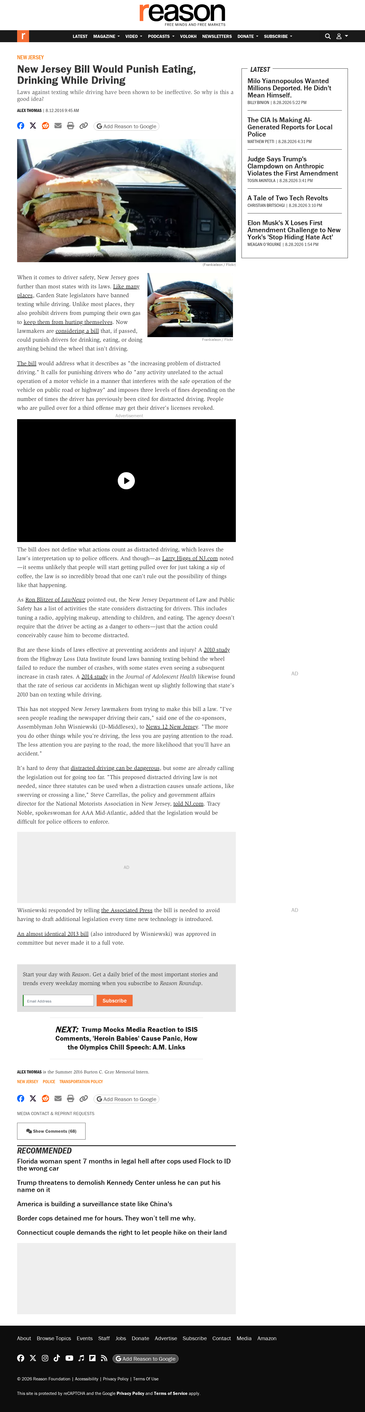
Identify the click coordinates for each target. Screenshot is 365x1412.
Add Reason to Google (129, 126)
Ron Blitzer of (55, 599)
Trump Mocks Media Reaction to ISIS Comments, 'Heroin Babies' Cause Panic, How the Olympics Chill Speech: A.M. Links (126, 1038)
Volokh (188, 36)
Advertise (166, 1338)
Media (244, 1338)
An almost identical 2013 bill (53, 933)
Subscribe (276, 36)
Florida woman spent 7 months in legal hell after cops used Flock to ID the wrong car (124, 1165)
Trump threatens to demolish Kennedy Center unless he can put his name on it (118, 1186)
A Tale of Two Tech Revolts (288, 197)
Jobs (120, 1338)
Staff (104, 1338)
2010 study (217, 649)
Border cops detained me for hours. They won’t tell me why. (106, 1218)
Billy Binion (258, 102)
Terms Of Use (146, 1379)
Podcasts (159, 36)
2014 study (95, 676)
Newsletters (217, 36)
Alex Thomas (29, 110)
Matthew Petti (261, 141)
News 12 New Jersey (172, 726)
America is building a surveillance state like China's (94, 1203)
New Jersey (30, 57)
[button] (342, 36)
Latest (80, 36)
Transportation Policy (81, 1081)
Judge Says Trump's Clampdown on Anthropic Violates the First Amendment (293, 166)
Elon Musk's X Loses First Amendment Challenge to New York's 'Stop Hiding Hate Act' (294, 229)
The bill (26, 363)
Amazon (267, 1338)
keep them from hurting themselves (68, 322)
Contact (221, 1338)
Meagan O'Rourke (264, 244)
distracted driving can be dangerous (115, 768)
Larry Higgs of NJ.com (190, 558)
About (24, 1338)
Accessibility (86, 1379)
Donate (246, 36)
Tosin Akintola (261, 180)
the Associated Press (127, 910)
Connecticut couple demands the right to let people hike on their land (122, 1232)
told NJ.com (188, 803)
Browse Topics (54, 1338)
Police (49, 1081)
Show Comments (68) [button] (54, 1131)
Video (132, 36)
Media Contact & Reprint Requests (55, 1113)
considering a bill (77, 330)
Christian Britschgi (266, 205)
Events (85, 1338)
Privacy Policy (116, 1379)
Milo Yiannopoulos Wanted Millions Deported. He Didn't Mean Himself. (289, 87)
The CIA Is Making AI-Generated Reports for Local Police (290, 126)
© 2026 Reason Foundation (43, 1379)
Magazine (104, 36)
